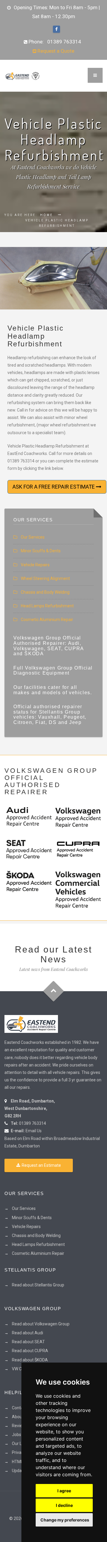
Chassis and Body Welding (45, 592)
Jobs (16, 1434)
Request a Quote (55, 51)
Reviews (20, 1425)
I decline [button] (64, 1505)
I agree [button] (64, 1490)
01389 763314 (64, 42)
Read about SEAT (28, 1341)
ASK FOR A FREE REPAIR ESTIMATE (54, 487)
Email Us (34, 1130)
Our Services (33, 537)
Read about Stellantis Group (38, 1285)
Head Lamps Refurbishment (47, 605)
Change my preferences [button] (64, 1519)
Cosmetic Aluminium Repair (47, 619)
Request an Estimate (41, 1165)
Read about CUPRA (30, 1350)
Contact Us (22, 1407)
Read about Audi (27, 1332)
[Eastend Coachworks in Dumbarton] (31, 1023)
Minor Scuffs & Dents (41, 550)
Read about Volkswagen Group (41, 1324)
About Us (20, 1416)
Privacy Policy (24, 1452)
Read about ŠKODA (30, 1360)
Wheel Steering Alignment (45, 578)
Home (46, 215)
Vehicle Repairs (35, 564)
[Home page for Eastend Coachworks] (22, 75)
